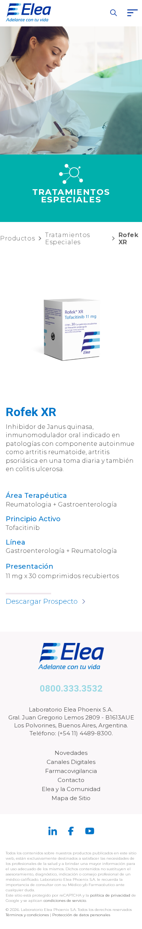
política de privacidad (110, 895)
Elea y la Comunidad (71, 789)
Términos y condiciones (27, 914)
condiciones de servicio (65, 900)
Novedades (71, 752)
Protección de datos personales (81, 914)
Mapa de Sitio (71, 798)
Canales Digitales (71, 761)
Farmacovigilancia (71, 770)
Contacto (71, 780)
